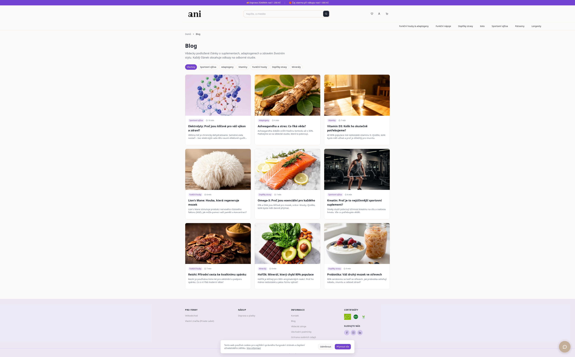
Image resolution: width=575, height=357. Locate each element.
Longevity (536, 26)
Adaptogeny (227, 67)
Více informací (254, 348)
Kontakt (295, 315)
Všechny (191, 67)
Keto (482, 26)
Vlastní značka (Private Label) (199, 321)
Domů (188, 34)
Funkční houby (259, 67)
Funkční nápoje (443, 26)
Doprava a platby (246, 315)
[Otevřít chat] (565, 347)
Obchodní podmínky (301, 331)
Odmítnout (325, 346)
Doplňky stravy (465, 26)
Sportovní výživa (500, 26)
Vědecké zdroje (298, 326)
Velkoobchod (191, 315)
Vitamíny (243, 67)
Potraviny (519, 26)
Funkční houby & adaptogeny (414, 26)
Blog (293, 321)
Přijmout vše (343, 346)
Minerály (296, 67)
